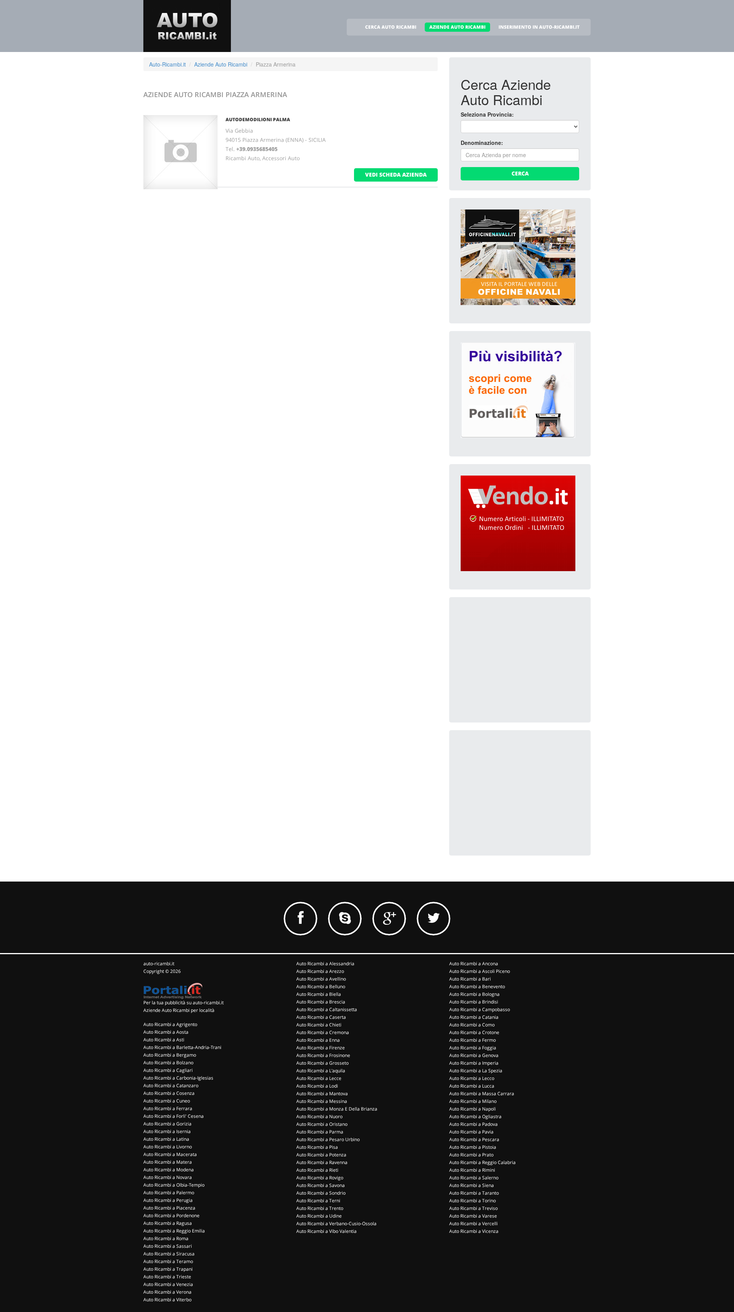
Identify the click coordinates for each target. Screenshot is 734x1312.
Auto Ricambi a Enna (318, 1040)
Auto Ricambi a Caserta (321, 1017)
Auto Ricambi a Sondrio (321, 1193)
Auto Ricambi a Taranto (474, 1193)
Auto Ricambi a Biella (318, 994)
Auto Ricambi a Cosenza (169, 1093)
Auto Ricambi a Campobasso (479, 1009)
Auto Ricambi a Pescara (474, 1139)
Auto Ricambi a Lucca (471, 1086)
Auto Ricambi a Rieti (317, 1170)
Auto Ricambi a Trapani (168, 1269)
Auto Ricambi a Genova (474, 1055)
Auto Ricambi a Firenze (320, 1047)
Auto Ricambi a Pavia (471, 1132)
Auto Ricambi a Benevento (477, 986)
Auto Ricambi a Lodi (317, 1086)
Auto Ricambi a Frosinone (323, 1055)
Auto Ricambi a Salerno (474, 1177)
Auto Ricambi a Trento (319, 1208)
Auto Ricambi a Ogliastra (475, 1116)
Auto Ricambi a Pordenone (171, 1215)
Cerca (520, 173)
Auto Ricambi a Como (472, 1024)
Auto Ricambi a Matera (167, 1162)
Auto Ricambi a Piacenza (169, 1208)
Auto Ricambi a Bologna (474, 994)
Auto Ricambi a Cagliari (168, 1070)
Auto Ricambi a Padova (473, 1124)
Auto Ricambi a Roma (165, 1238)
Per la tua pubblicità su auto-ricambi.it (183, 1002)
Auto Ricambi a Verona (167, 1292)
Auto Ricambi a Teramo (168, 1261)
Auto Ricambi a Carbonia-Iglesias (178, 1078)
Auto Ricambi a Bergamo (169, 1055)
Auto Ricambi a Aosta (165, 1032)
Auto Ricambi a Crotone (474, 1032)
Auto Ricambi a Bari (470, 979)
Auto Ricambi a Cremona (322, 1032)
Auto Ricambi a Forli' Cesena (173, 1116)
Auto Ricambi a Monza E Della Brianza (336, 1109)
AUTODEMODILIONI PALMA (258, 119)
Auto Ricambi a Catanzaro (170, 1085)
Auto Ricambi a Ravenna (322, 1162)
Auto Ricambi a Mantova (322, 1093)
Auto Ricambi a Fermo (472, 1040)
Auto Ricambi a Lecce (318, 1078)
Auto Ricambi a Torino (472, 1200)
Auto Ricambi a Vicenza (474, 1231)
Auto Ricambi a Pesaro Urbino (328, 1139)
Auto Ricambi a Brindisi (473, 1002)
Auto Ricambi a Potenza (321, 1154)
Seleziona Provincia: (487, 114)
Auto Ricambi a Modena (168, 1169)
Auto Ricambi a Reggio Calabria (482, 1162)
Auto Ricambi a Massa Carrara (481, 1093)
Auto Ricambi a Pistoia (472, 1147)
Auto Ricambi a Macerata (170, 1154)
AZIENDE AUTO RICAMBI (457, 27)
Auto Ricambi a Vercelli (473, 1223)
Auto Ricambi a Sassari (167, 1246)
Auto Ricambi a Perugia (168, 1200)
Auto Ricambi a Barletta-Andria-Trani (182, 1047)
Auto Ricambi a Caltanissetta (326, 1009)
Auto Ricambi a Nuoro (319, 1116)
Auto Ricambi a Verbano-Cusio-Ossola (336, 1223)
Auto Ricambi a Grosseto (322, 1063)
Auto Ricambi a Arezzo (320, 971)
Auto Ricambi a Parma (319, 1132)
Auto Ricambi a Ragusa (167, 1223)
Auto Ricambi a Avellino (321, 979)
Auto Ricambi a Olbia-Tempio (174, 1185)
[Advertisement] (518, 656)
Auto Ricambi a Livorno (167, 1146)
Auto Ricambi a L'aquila (320, 1070)
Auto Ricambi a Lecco (471, 1078)
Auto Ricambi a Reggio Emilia (174, 1231)
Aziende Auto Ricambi (220, 64)
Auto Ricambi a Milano (473, 1101)
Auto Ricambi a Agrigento (170, 1024)
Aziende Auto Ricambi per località (178, 1010)
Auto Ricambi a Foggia (472, 1047)
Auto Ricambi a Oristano (322, 1124)
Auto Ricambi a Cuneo (166, 1101)
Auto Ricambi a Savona (320, 1185)
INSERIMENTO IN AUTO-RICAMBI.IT (539, 27)
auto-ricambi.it (158, 963)
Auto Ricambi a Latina (166, 1139)
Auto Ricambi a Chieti (318, 1024)
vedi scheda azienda (396, 174)
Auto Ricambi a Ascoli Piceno (479, 971)
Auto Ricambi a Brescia (320, 1002)
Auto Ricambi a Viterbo (167, 1299)
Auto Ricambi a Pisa (317, 1147)
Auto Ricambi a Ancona (473, 963)
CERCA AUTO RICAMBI (390, 27)
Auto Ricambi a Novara (167, 1177)
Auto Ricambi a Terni (318, 1200)
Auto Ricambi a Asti (163, 1039)
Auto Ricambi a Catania (474, 1017)
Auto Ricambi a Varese (473, 1216)
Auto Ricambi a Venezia (168, 1284)
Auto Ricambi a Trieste (167, 1276)
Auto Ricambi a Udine (319, 1216)
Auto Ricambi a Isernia (167, 1131)
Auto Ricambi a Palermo (168, 1192)
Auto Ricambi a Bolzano (168, 1062)
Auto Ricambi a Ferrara (167, 1108)
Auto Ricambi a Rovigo (319, 1177)
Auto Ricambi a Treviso (473, 1208)
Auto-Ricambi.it (167, 64)
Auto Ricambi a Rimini (472, 1170)
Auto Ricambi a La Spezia (475, 1070)
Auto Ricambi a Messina (321, 1101)
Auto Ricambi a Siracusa (169, 1253)
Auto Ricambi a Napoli (472, 1109)
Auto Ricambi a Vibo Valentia (326, 1231)
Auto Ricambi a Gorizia (167, 1123)
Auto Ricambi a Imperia (474, 1063)
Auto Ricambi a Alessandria (325, 963)
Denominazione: (482, 142)
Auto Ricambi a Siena (471, 1185)
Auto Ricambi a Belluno (320, 986)
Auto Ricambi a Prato (471, 1154)
